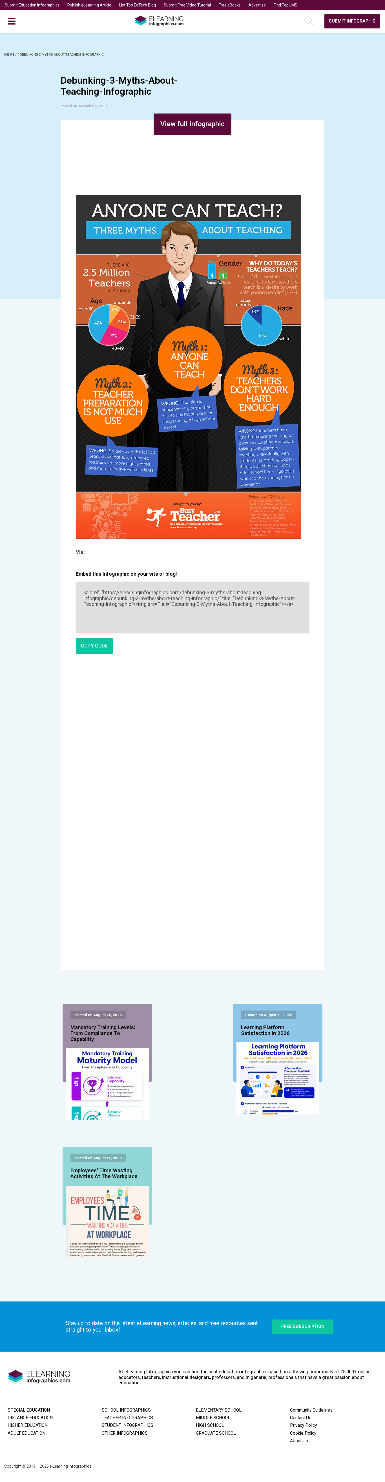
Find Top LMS (285, 5)
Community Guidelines (311, 1410)
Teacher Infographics (127, 1417)
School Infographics (126, 1410)
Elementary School (219, 1410)
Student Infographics (127, 1425)
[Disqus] (192, 739)
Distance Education (30, 1417)
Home (9, 55)
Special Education (29, 1410)
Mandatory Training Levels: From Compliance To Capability (102, 1034)
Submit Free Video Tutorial (187, 5)
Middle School (213, 1417)
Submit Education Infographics (32, 5)
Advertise (257, 5)
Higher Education (28, 1425)
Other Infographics (125, 1433)
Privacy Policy (303, 1425)
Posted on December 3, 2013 (84, 106)
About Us (299, 1440)
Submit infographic (352, 21)
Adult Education (26, 1433)
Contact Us (300, 1417)
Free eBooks (230, 5)
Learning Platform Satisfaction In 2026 (265, 1030)
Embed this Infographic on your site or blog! (126, 574)
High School (210, 1425)
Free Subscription (302, 1326)
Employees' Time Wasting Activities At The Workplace (104, 1174)
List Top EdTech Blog (137, 5)
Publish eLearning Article (89, 5)
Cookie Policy (303, 1433)
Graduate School (216, 1433)
